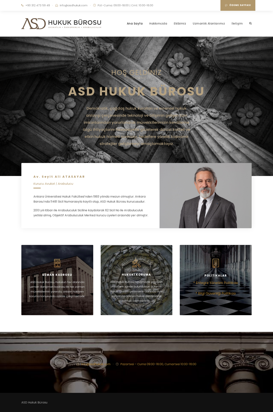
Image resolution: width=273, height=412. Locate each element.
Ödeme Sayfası (240, 5)
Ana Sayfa (135, 23)
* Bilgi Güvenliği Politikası (216, 293)
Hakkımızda (158, 23)
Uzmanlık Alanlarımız (209, 23)
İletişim (237, 23)
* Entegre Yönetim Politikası (215, 282)
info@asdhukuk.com (73, 5)
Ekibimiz (180, 23)
